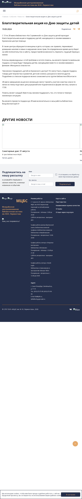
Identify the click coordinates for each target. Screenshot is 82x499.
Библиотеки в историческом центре (27, 465)
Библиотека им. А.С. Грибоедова (27, 340)
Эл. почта (32, 180)
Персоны (10, 453)
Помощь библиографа (18, 429)
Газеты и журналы (17, 401)
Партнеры (10, 484)
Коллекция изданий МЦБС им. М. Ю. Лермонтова (31, 413)
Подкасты (10, 460)
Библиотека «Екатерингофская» (24, 333)
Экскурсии (10, 467)
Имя (30, 171)
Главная (5, 17)
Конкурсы (10, 446)
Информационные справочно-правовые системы (28, 405)
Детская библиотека (23, 357)
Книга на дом (15, 434)
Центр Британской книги (21, 377)
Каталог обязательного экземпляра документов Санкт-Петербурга (35, 391)
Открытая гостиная (19, 367)
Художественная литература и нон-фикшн (25, 396)
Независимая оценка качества (68, 205)
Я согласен (70, 494)
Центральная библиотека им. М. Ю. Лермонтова (30, 328)
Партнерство (61, 202)
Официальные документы (16, 487)
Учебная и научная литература (21, 398)
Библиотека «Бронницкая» (22, 355)
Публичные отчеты (14, 489)
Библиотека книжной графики (26, 374)
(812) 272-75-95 (38, 291)
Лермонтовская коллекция (23, 410)
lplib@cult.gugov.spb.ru (38, 299)
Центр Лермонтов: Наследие (22, 365)
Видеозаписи (11, 458)
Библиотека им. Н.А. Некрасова (23, 347)
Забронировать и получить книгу (22, 432)
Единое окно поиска (17, 386)
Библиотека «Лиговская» (21, 338)
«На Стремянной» (33, 35)
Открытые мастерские (20, 369)
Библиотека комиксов (20, 379)
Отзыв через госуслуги (64, 212)
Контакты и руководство (16, 477)
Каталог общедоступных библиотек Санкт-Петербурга (30, 389)
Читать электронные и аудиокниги (22, 436)
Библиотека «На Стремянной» (26, 335)
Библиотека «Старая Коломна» (23, 345)
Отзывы (59, 209)
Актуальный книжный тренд (20, 439)
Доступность (11, 479)
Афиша (9, 451)
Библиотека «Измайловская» (23, 343)
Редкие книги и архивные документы (23, 403)
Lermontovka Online (14, 456)
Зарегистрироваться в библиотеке (23, 427)
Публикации (11, 470)
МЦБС (9, 475)
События (13, 17)
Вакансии (10, 482)
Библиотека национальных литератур (26, 372)
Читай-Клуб (16, 362)
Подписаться (65, 184)
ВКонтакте (71, 76)
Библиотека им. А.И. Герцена (22, 350)
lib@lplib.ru (38, 296)
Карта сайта (61, 198)
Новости (21, 17)
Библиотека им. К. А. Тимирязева (24, 330)
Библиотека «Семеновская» (22, 352)
